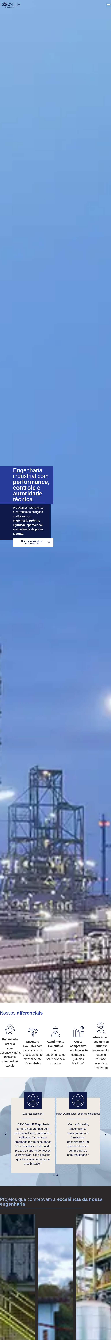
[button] (108, 5)
